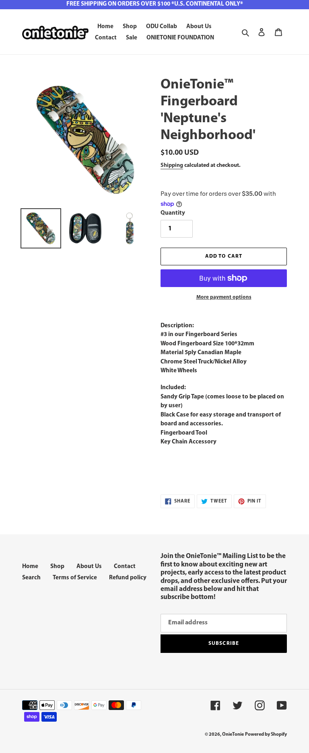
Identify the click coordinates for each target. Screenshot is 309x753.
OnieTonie (233, 734)
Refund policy (127, 578)
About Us (89, 567)
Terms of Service (75, 578)
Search (31, 578)
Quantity (173, 213)
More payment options (223, 297)
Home (30, 567)
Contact (125, 567)
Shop (57, 567)
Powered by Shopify (266, 734)
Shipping (172, 165)
